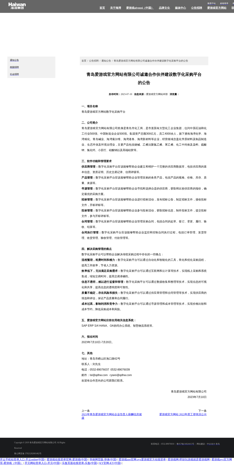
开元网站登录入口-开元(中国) (42, 463)
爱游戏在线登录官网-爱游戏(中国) (67, 459)
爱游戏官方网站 (216, 7)
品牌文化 (164, 7)
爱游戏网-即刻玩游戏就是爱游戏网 (189, 459)
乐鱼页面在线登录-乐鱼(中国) (79, 463)
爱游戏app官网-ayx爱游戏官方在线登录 (142, 459)
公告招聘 (196, 7)
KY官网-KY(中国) (110, 463)
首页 (102, 7)
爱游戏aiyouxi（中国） (140, 7)
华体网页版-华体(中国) (103, 459)
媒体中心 (180, 7)
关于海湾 (115, 7)
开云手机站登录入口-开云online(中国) (22, 459)
